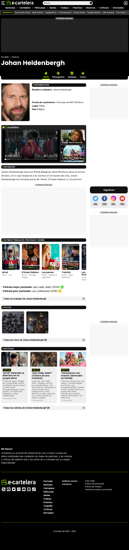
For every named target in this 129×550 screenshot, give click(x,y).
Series (52, 7)
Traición (66, 272)
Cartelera (24, 7)
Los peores (48, 272)
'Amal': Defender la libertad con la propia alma (13, 375)
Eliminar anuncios (65, 18)
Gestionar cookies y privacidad (98, 489)
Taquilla (48, 505)
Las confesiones (41, 291)
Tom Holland (121, 12)
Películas (40, 7)
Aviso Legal (90, 481)
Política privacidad (94, 483)
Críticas (104, 7)
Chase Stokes (79, 12)
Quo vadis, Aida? (42, 287)
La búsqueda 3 (65, 12)
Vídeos (64, 7)
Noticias (10, 7)
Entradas (118, 7)
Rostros (90, 7)
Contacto (67, 484)
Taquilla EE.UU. (51, 12)
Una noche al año (22, 12)
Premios (77, 7)
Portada (5, 57)
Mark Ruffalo (37, 12)
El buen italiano (30, 272)
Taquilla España (94, 12)
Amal (5, 272)
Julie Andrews (108, 12)
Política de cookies (93, 486)
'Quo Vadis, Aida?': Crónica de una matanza (42, 375)
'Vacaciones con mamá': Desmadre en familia (71, 375)
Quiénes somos (69, 481)
